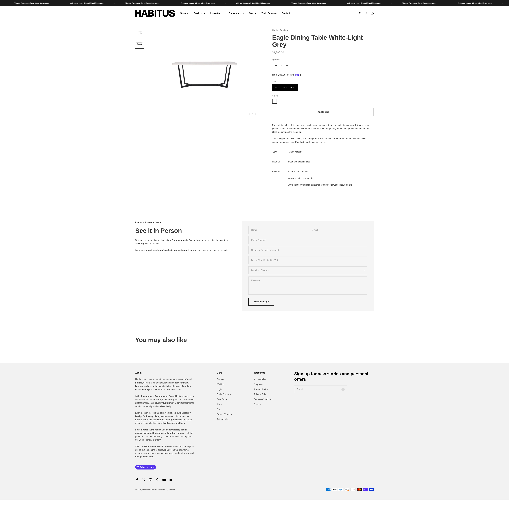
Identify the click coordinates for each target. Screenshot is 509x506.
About (219, 404)
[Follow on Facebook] (137, 480)
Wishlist (220, 384)
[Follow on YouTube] (164, 480)
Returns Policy (261, 389)
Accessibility (260, 379)
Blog (219, 409)
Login (219, 389)
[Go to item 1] (139, 33)
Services (198, 13)
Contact (286, 13)
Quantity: (276, 59)
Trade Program (269, 13)
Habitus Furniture (280, 30)
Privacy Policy (260, 394)
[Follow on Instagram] (150, 480)
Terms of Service (224, 414)
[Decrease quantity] (276, 65)
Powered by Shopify (166, 489)
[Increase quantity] (287, 65)
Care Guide (222, 399)
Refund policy (223, 419)
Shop (183, 13)
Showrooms (235, 13)
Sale (251, 13)
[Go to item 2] (139, 44)
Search (257, 404)
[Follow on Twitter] (144, 480)
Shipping (258, 384)
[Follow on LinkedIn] (171, 480)
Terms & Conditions (263, 399)
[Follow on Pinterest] (157, 480)
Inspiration (215, 13)
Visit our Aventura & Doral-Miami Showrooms (33, 3)
